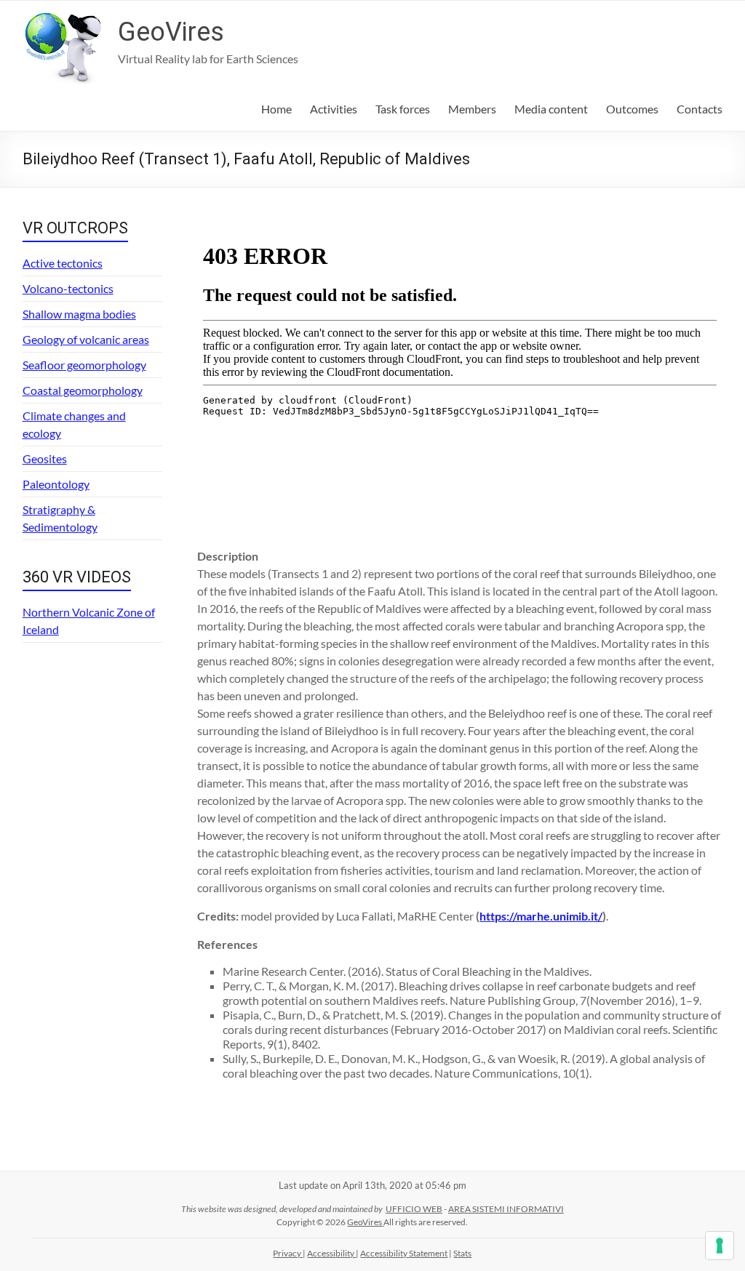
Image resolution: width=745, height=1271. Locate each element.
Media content (551, 109)
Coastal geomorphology (83, 390)
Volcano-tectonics (68, 288)
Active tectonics (63, 263)
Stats (462, 1253)
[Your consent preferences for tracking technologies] (719, 1245)
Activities (333, 109)
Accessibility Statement (403, 1253)
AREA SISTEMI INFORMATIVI (506, 1208)
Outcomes (632, 109)
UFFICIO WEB (414, 1208)
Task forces (402, 109)
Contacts (699, 109)
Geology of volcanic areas (86, 339)
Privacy (288, 1253)
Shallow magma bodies (79, 314)
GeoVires (171, 32)
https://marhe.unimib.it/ (540, 916)
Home (276, 109)
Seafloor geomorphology (84, 365)
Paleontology (56, 484)
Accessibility (331, 1253)
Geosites (45, 458)
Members (472, 109)
